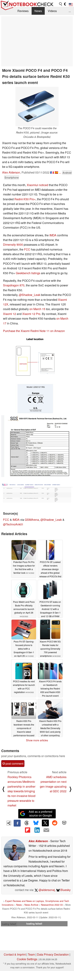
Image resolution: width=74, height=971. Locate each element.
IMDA (52, 235)
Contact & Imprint (15, 954)
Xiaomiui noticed (37, 185)
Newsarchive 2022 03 (52, 904)
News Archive (31, 904)
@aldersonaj (46, 890)
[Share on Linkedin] (37, 830)
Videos (52, 11)
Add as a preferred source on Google (40, 813)
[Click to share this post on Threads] (26, 823)
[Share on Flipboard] (27, 830)
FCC (27, 249)
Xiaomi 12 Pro (31, 314)
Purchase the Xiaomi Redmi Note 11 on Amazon (34, 331)
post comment (14, 763)
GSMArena (32, 520)
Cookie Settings (27, 959)
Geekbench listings (28, 273)
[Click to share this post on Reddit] (54, 823)
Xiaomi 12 (9, 314)
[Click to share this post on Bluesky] (36, 823)
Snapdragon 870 (13, 285)
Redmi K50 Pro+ (25, 199)
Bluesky (65, 890)
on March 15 (37, 309)
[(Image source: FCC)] (36, 375)
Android (67, 172)
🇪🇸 (56, 172)
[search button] (60, 4)
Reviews (23, 11)
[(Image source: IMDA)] (37, 493)
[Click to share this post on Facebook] (17, 823)
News (38, 11)
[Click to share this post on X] (45, 823)
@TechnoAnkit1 (13, 524)
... (70, 11)
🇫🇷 (52, 172)
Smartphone (11, 177)
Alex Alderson (11, 172)
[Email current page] (46, 830)
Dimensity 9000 (13, 244)
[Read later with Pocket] (64, 823)
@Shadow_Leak (29, 295)
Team (31, 954)
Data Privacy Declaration (53, 954)
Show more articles (37, 740)
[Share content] (8, 823)
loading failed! (9, 924)
